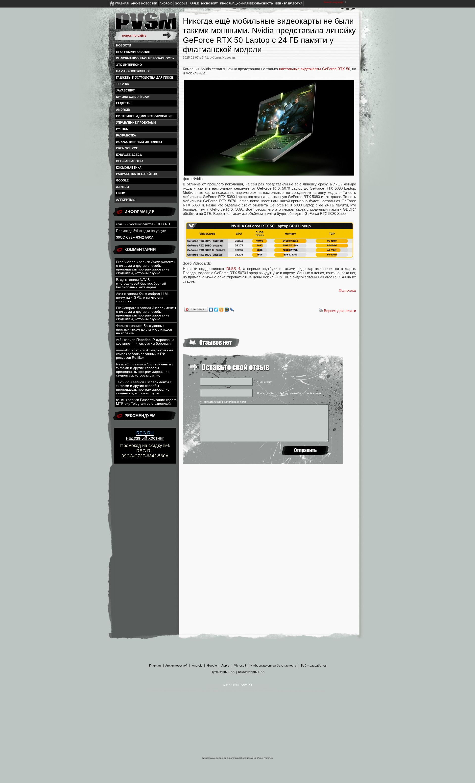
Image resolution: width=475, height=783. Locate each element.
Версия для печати (340, 311)
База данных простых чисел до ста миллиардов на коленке (144, 329)
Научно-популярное (133, 71)
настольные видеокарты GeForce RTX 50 (314, 69)
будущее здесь (129, 155)
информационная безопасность (145, 58)
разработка (126, 135)
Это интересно (129, 65)
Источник (347, 290)
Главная (122, 3)
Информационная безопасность (246, 3)
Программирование (133, 52)
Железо (122, 187)
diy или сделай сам (132, 97)
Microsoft (209, 3)
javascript (125, 90)
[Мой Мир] (226, 309)
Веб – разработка (288, 3)
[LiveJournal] (232, 309)
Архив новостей (144, 3)
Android (166, 3)
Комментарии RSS (251, 672)
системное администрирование (144, 116)
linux (120, 193)
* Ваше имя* (264, 381)
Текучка (122, 84)
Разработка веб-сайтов (136, 174)
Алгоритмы (126, 199)
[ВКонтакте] (211, 309)
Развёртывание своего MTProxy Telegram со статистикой (146, 401)
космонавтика (129, 167)
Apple (194, 3)
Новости (123, 45)
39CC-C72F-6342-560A (134, 237)
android (123, 110)
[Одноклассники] (221, 309)
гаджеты (123, 103)
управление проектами (136, 122)
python (122, 129)
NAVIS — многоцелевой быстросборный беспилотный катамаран (141, 283)
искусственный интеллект (139, 142)
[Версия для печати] (321, 311)
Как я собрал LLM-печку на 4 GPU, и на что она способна (142, 297)
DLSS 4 (233, 269)
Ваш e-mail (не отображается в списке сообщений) (289, 393)
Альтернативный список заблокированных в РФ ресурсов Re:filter (144, 353)
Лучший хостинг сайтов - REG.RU (143, 224)
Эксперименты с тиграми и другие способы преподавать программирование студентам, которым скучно (145, 267)
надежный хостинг (145, 435)
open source (127, 148)
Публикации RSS (223, 672)
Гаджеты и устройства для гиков (144, 77)
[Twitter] (216, 309)
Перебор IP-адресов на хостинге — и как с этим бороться (145, 341)
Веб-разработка (129, 161)
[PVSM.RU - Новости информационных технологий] (145, 23)
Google (181, 3)
